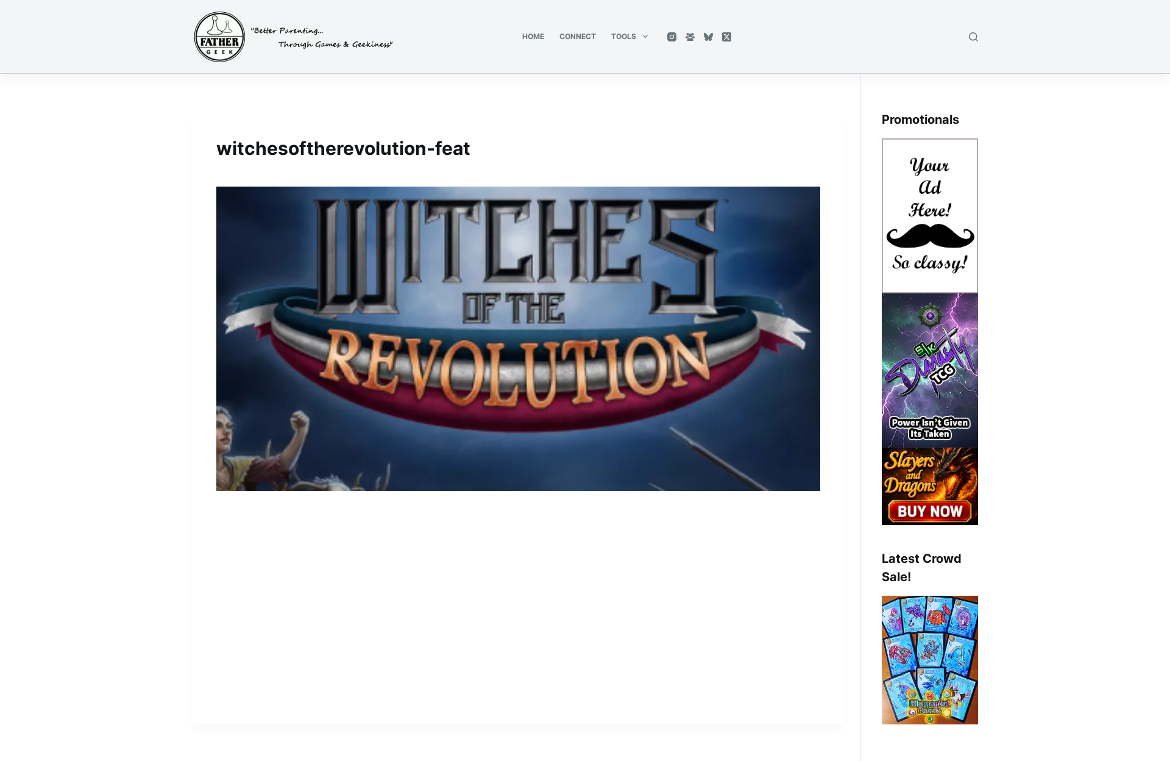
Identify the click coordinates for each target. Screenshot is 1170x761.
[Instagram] (671, 36)
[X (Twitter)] (726, 36)
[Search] (973, 36)
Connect (577, 36)
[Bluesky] (708, 36)
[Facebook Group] (690, 36)
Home (533, 36)
